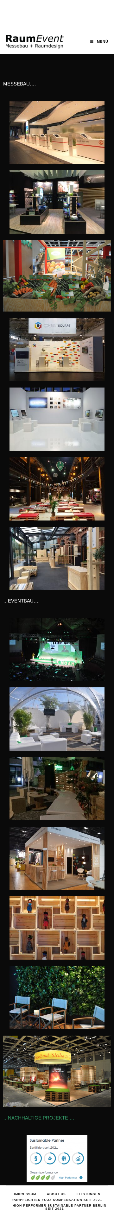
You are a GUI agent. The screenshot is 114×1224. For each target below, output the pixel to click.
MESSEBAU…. (19, 83)
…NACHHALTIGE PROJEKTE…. (38, 1117)
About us (56, 1194)
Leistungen (88, 1194)
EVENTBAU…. (24, 600)
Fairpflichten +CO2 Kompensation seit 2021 (57, 1200)
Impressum (25, 1194)
